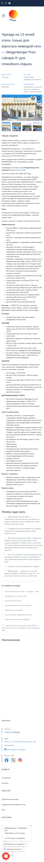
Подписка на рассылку (10, 799)
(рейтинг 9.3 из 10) (18, 170)
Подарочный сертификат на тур (13, 804)
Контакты (5, 783)
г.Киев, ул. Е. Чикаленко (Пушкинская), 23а (20, 742)
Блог (3, 810)
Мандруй (10, 855)
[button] (39, 115)
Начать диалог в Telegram (15, 749)
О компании (6, 778)
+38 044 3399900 (12, 732)
